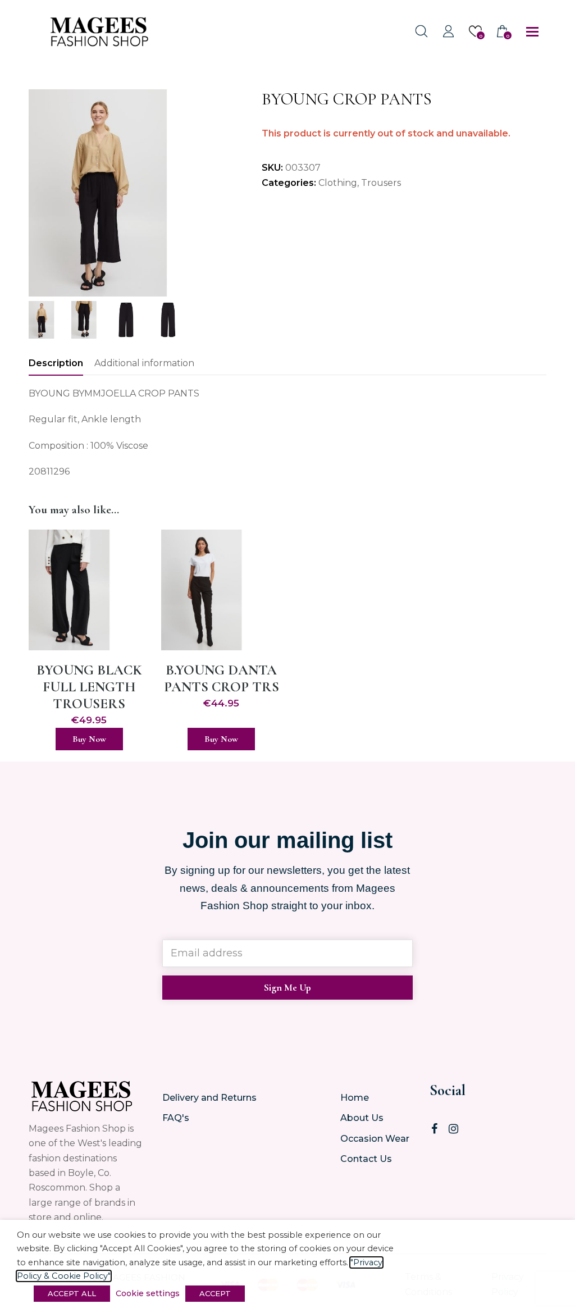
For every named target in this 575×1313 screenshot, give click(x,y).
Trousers (381, 182)
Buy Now (89, 739)
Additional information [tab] (144, 363)
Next (226, 192)
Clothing (337, 182)
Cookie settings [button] (148, 1293)
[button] (532, 32)
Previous (38, 192)
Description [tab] (56, 363)
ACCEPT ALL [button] (72, 1293)
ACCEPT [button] (215, 1293)
